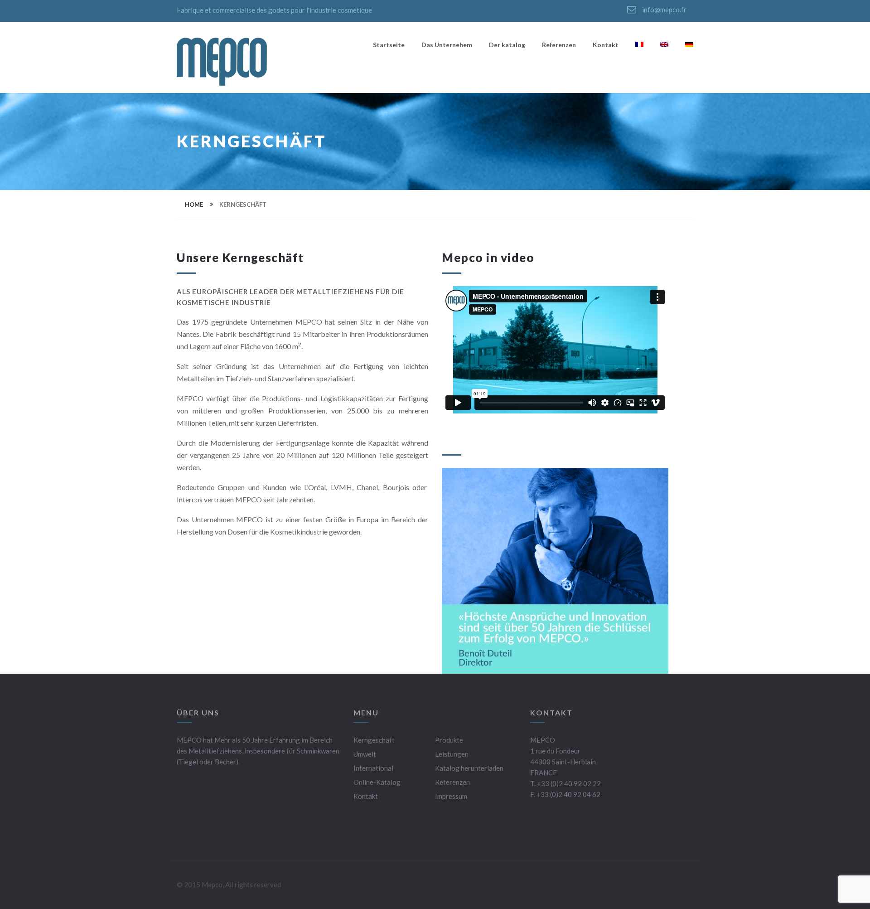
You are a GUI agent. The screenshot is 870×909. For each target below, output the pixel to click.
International (373, 768)
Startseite (389, 45)
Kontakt (606, 45)
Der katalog (507, 45)
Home (194, 204)
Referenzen (559, 45)
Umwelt (364, 754)
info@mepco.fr (663, 9)
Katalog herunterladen (469, 768)
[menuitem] (639, 47)
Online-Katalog (377, 782)
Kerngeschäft (374, 740)
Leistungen (452, 754)
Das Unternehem (446, 45)
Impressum (451, 796)
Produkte (449, 740)
